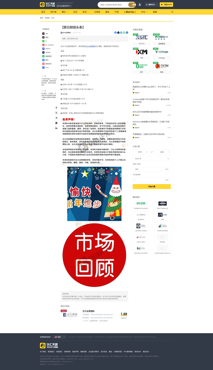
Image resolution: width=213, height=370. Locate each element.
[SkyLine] (129, 11)
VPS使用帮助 (128, 351)
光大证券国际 (67, 32)
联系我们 (51, 351)
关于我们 (43, 351)
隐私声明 (75, 351)
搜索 (134, 5)
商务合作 (138, 351)
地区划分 (146, 351)
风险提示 (59, 351)
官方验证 (104, 351)
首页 (41, 18)
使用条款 (67, 351)
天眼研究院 (118, 351)
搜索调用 (83, 351)
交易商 (47, 18)
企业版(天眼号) (94, 351)
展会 (110, 351)
